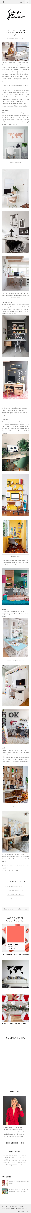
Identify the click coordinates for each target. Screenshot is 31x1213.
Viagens (14, 1162)
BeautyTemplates (6, 1208)
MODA (6, 1160)
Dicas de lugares (20, 1155)
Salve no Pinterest (17, 894)
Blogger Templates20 (22, 1208)
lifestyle (19, 1162)
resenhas (20, 1165)
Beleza (5, 1155)
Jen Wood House (17, 403)
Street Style (7, 1162)
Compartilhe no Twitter (16, 890)
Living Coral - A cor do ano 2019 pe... (15, 955)
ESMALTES (8, 1157)
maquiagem (13, 1165)
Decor (18, 899)
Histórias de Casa (17, 806)
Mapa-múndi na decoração (13, 990)
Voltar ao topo (23, 1211)
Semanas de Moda (19, 1160)
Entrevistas (23, 1157)
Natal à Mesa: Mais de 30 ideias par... (15, 1025)
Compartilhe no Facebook (16, 886)
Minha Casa (17, 556)
